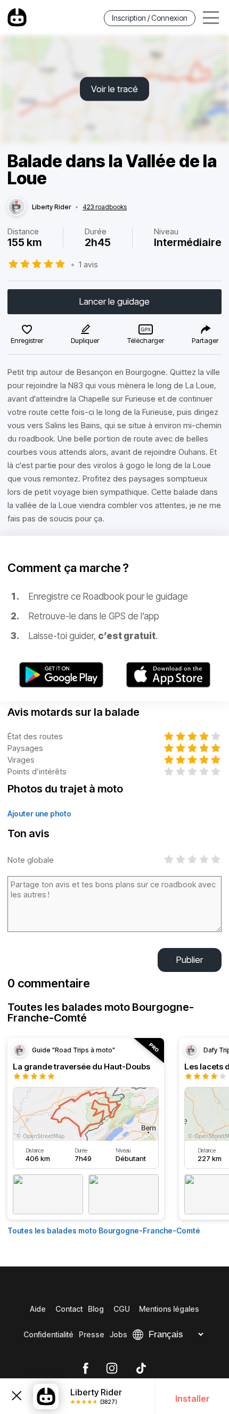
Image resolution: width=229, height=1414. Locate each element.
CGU (121, 1308)
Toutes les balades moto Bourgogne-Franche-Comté (103, 1230)
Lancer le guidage (114, 301)
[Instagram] (112, 1368)
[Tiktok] (141, 1368)
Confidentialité (48, 1334)
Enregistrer (27, 340)
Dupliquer (85, 340)
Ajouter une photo (39, 813)
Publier (189, 959)
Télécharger (145, 340)
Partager (205, 340)
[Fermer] (16, 1396)
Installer (192, 1398)
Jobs (118, 1334)
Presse (91, 1334)
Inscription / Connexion (149, 17)
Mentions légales (169, 1308)
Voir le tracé (114, 89)
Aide (38, 1308)
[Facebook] (85, 1368)
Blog (96, 1308)
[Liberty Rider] (16, 207)
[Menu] (211, 18)
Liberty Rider (51, 207)
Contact (69, 1308)
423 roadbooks (105, 207)
